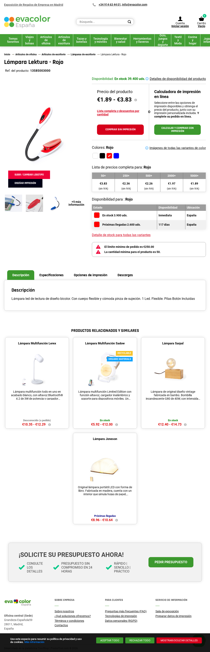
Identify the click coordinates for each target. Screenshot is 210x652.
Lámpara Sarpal (173, 343)
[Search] (129, 22)
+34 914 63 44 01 (110, 4)
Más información (34, 642)
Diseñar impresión (25, 183)
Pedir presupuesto (171, 562)
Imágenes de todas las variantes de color (178, 148)
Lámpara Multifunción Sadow (105, 343)
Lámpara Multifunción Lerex (37, 343)
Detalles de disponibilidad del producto (178, 79)
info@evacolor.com (134, 4)
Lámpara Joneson (105, 439)
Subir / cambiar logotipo (29, 174)
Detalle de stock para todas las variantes (121, 235)
